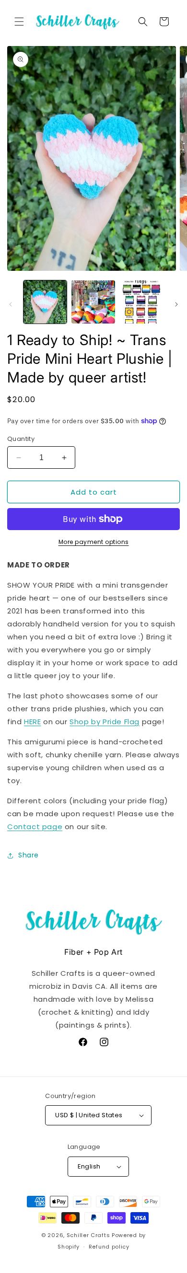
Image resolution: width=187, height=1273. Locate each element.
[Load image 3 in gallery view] (141, 302)
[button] (19, 21)
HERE (32, 722)
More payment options (93, 542)
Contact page (34, 827)
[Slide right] (176, 304)
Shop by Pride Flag (105, 722)
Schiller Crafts (88, 1235)
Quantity (21, 438)
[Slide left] (10, 304)
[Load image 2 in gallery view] (93, 302)
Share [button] (28, 855)
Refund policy (109, 1246)
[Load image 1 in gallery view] (45, 302)
